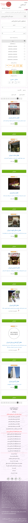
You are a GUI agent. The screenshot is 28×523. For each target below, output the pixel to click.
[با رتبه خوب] (17, 72)
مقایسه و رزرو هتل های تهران (14, 419)
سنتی (16, 79)
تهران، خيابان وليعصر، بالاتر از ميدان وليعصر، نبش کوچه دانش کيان (14, 271)
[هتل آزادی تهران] (14, 372)
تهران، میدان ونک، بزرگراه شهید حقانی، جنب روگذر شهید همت (14, 196)
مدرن (12, 79)
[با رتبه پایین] (10, 72)
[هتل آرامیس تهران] (14, 259)
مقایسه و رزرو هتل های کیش (14, 421)
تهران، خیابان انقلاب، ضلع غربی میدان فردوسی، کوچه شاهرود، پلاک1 (14, 308)
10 (4, 98)
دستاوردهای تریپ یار (14, 456)
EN (25, 10)
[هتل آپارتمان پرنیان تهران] (14, 333)
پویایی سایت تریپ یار (14, 461)
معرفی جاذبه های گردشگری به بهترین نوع (14, 463)
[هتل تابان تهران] (14, 296)
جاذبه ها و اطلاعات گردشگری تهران (14, 441)
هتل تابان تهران (14, 305)
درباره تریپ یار (14, 454)
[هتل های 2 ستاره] (10, 65)
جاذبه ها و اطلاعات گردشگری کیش (14, 448)
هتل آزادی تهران (14, 381)
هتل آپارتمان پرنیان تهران (14, 342)
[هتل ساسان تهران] (14, 109)
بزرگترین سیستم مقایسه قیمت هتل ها (14, 466)
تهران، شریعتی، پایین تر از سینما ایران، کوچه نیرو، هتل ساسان (14, 121)
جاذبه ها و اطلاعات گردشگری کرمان (14, 444)
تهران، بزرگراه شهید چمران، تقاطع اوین (14, 384)
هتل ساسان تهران (14, 117)
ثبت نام (14, 471)
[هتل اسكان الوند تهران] (14, 221)
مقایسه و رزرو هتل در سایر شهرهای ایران (14, 429)
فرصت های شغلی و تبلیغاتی (14, 459)
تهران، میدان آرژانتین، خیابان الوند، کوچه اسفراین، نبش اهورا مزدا (14, 233)
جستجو (24, 90)
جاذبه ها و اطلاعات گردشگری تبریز (14, 439)
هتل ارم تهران (14, 192)
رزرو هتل (14, 412)
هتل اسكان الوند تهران (14, 230)
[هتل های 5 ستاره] (21, 65)
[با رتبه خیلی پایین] (7, 72)
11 (1, 98)
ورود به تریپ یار (14, 473)
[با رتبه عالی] (21, 72)
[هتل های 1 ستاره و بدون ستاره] (7, 65)
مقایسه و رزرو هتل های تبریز (14, 424)
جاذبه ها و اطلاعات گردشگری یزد (14, 451)
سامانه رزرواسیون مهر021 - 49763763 (14, 408)
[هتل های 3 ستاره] (14, 65)
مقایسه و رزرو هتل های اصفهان (14, 426)
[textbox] (14, 12)
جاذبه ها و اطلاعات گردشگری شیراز (14, 436)
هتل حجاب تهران (14, 155)
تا (12, 44)
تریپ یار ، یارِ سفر (6, 8)
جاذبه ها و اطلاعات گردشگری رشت (14, 446)
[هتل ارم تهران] (14, 184)
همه (12, 41)
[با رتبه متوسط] (14, 72)
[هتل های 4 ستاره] (17, 65)
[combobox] (14, 12)
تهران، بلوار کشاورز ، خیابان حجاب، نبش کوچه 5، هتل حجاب (14, 158)
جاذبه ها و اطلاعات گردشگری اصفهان (14, 434)
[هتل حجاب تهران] (14, 146)
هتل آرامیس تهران (14, 267)
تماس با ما (14, 468)
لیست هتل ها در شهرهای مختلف (14, 414)
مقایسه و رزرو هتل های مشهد (14, 417)
